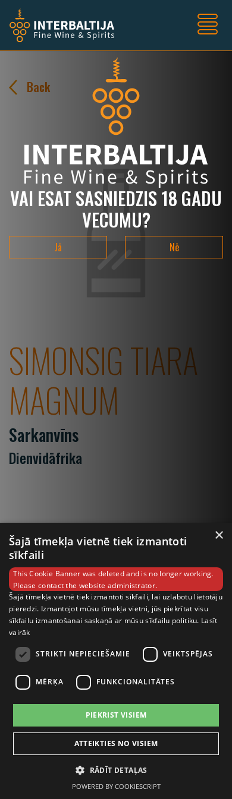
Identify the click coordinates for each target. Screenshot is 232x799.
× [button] (218, 535)
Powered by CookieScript (116, 786)
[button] (116, 770)
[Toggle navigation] (207, 25)
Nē (174, 247)
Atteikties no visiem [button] (116, 743)
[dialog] (116, 661)
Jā (58, 247)
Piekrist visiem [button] (116, 715)
